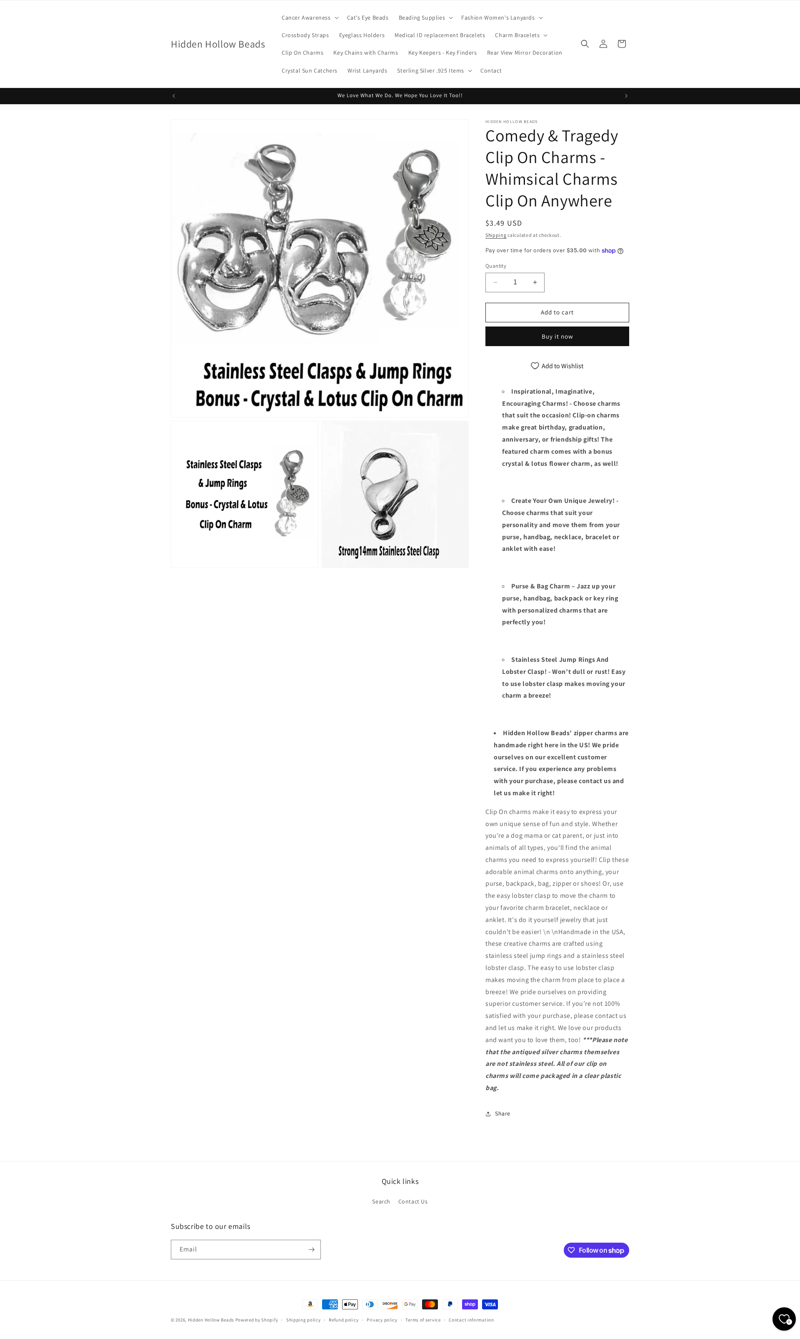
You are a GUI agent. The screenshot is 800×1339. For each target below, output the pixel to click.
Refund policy (343, 1320)
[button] (309, 17)
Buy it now (557, 336)
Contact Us (413, 1201)
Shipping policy (303, 1320)
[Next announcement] (626, 96)
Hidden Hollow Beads (211, 1320)
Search (381, 1201)
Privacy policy (382, 1320)
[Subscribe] (311, 1249)
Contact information (471, 1320)
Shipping (496, 235)
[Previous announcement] (174, 96)
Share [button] (502, 1113)
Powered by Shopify (256, 1320)
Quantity (495, 265)
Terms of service (422, 1320)
